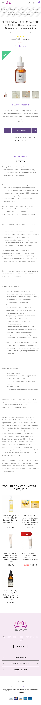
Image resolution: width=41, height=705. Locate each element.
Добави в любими (34, 130)
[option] (6, 95)
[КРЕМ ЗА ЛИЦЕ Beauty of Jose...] (26, 33)
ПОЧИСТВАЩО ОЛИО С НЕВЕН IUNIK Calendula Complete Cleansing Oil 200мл (11, 519)
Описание (20, 156)
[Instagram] (23, 682)
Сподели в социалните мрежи (20, 137)
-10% (26, 534)
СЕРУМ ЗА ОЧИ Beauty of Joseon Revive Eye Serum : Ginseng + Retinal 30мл (10, 557)
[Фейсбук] (18, 682)
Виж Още (20, 646)
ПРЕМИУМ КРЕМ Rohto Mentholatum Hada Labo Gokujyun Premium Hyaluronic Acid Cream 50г (30, 520)
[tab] (20, 157)
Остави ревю (25, 39)
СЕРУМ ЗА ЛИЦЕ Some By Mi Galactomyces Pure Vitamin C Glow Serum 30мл (11, 595)
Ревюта (20, 161)
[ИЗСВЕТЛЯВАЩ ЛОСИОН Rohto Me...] (14, 33)
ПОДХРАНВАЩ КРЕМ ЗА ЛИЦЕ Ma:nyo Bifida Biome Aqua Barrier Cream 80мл (30, 556)
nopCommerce (25, 687)
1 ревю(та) (15, 39)
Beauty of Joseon (20, 105)
